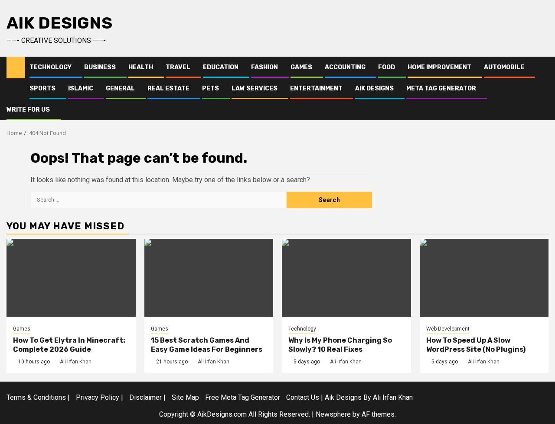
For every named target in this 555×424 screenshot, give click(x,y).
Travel (178, 67)
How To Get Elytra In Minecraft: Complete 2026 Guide (69, 344)
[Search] (542, 88)
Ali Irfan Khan (75, 362)
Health (140, 67)
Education (220, 67)
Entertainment (316, 88)
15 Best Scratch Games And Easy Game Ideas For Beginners (206, 344)
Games (301, 67)
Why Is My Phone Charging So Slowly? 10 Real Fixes (340, 344)
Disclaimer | (147, 397)
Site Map (185, 397)
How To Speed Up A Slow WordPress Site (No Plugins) (476, 344)
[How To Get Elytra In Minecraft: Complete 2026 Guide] (71, 278)
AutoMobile (504, 67)
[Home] (16, 67)
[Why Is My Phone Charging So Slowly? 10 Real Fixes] (346, 278)
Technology (50, 67)
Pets (210, 88)
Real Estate (168, 88)
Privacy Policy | (99, 397)
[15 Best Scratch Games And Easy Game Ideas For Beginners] (209, 278)
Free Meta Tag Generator (242, 397)
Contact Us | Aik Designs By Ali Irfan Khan (349, 397)
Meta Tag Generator (441, 88)
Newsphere (333, 414)
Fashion (264, 67)
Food (386, 67)
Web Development (448, 329)
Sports (42, 88)
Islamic (80, 88)
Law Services (255, 88)
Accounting (345, 67)
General (120, 88)
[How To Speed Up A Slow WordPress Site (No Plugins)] (484, 278)
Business (100, 67)
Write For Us (28, 109)
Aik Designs (59, 23)
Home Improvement (439, 67)
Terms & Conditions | (38, 397)
